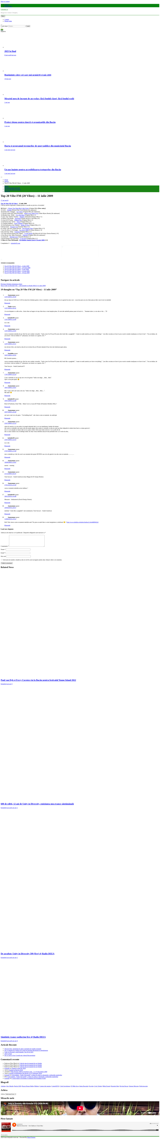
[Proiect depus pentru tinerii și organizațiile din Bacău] (15, 118)
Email (3, 553)
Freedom (17, 232)
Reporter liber (115, 1086)
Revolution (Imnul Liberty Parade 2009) (32, 240)
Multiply (22, 217)
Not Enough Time (27, 228)
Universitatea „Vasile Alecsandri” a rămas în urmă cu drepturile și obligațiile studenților (36, 1075)
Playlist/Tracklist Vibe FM (12, 188)
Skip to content (5, 1)
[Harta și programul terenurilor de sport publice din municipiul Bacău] (15, 142)
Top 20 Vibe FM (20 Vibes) (12, 189)
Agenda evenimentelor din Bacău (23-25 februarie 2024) (25, 1073)
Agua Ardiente (18, 223)
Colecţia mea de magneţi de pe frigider (30, 1063)
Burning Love (14, 237)
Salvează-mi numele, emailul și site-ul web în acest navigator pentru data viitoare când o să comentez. (32, 560)
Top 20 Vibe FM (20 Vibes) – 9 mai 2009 (16, 269)
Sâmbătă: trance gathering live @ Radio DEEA (23, 1037)
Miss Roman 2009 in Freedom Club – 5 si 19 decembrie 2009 (29, 1071)
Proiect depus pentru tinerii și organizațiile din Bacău (30, 122)
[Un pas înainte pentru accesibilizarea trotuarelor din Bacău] (15, 165)
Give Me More (20, 215)
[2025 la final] (15, 47)
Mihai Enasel (106, 1086)
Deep (18, 222)
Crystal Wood (28, 233)
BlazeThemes (31, 1137)
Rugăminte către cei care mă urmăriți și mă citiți (27, 75)
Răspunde (7, 303)
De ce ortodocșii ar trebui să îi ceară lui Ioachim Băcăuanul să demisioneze (26, 1050)
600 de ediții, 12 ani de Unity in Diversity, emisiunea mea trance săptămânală (37, 804)
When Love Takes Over (31, 213)
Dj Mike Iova (75, 1086)
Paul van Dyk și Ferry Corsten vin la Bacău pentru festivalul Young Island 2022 (38, 680)
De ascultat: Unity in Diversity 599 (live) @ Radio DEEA (27, 953)
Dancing (25, 235)
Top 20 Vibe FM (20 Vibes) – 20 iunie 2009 (17, 268)
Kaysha (91, 1086)
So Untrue (20, 212)
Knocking (18, 218)
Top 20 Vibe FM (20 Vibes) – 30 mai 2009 (17, 273)
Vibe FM (7, 191)
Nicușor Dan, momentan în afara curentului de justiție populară (22, 1049)
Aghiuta (3, 1086)
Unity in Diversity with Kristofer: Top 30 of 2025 (18, 1052)
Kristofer (3, 684)
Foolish (9, 210)
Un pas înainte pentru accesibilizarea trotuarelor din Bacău (32, 169)
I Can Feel (23, 238)
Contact (6, 4)
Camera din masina (45, 1086)
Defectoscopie (143, 1086)
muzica (6, 186)
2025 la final (10, 51)
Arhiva (3, 1094)
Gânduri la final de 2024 (18, 1068)
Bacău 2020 (17, 1086)
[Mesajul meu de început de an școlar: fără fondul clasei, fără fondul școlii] (15, 94)
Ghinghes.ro (4, 9)
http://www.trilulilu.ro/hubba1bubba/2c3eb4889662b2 (83, 522)
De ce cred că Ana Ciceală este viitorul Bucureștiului (19, 1055)
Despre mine (8, 6)
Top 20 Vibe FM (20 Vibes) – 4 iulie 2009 (16, 266)
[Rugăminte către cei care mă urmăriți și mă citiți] (15, 71)
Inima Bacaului (83, 1086)
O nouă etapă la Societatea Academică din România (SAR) (28, 1078)
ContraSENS (55, 1086)
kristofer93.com (15, 243)
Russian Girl (14, 227)
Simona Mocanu (134, 1086)
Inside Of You (25, 225)
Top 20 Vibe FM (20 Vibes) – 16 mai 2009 (17, 271)
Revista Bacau (124, 1086)
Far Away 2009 (23, 230)
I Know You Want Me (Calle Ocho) (18, 208)
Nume (3, 549)
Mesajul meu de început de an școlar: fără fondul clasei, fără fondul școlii (39, 98)
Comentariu (5, 546)
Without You (18, 220)
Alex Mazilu (9, 1086)
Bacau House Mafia (28, 1086)
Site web (3, 556)
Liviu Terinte (98, 1086)
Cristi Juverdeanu (65, 1086)
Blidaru (36, 1086)
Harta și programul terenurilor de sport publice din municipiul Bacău (37, 146)
